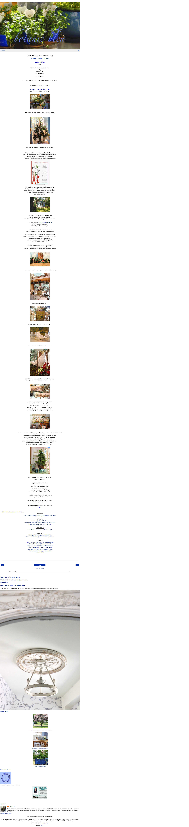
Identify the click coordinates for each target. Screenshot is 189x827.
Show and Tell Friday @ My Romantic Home (40, 549)
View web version (40, 568)
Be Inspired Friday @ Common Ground (40, 544)
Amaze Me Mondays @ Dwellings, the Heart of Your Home (40, 515)
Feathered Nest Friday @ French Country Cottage (40, 542)
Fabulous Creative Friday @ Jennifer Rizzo (40, 551)
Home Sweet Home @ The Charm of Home (40, 547)
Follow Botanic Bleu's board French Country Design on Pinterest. (13, 579)
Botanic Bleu (12, 806)
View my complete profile (5, 813)
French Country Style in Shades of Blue (40, 748)
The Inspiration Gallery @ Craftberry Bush (39, 535)
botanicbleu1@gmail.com (45, 222)
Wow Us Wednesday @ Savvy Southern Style (40, 529)
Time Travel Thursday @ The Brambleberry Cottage (40, 537)
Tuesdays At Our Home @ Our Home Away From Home (40, 522)
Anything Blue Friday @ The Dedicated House (40, 545)
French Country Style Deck (40, 766)
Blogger (42, 825)
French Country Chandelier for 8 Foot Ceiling (12, 585)
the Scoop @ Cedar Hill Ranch (40, 521)
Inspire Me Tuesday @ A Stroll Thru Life (40, 524)
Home (40, 565)
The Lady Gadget (44, 823)
